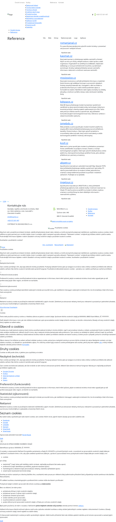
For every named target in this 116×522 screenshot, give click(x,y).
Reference (53, 3)
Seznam (5, 427)
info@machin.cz (12, 217)
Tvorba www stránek (33, 8)
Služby (28, 3)
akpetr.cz (65, 162)
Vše (44, 38)
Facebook (6, 420)
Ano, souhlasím (48, 245)
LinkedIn (6, 425)
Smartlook (6, 429)
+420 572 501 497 (102, 15)
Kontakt (61, 3)
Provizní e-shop (31, 14)
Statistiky (29, 27)
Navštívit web (66, 53)
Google (5, 423)
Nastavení (69, 245)
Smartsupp (7, 431)
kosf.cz (64, 143)
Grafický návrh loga (33, 12)
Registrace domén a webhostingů (37, 16)
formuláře (25, 345)
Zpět (1, 438)
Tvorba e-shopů (31, 10)
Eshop (56, 38)
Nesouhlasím (58, 245)
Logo (75, 38)
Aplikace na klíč (31, 21)
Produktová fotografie (34, 23)
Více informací (5, 307)
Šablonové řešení (32, 5)
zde (100, 342)
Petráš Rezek (26, 435)
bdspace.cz (66, 101)
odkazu (80, 506)
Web (49, 38)
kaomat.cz (66, 56)
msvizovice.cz (68, 77)
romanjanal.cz (68, 43)
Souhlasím (13, 307)
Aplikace (83, 38)
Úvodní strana (19, 3)
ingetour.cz (66, 182)
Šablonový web (66, 38)
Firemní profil (30, 25)
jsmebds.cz (66, 123)
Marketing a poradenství (34, 18)
